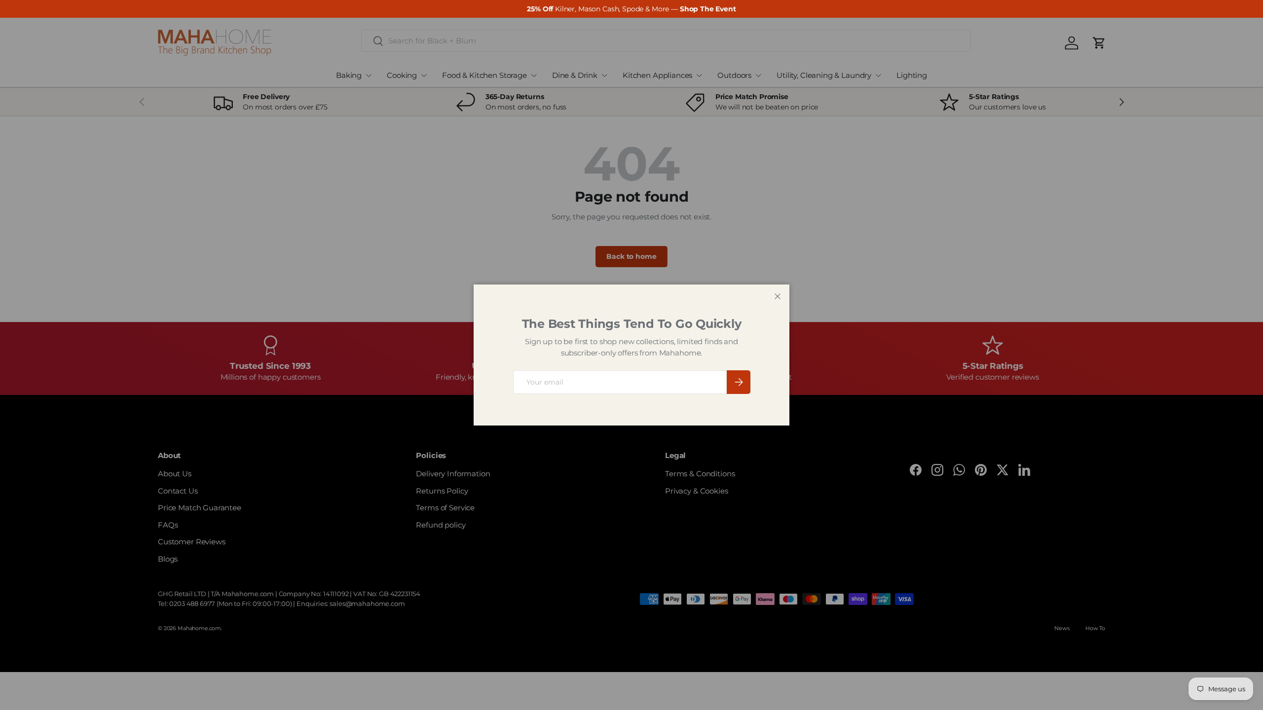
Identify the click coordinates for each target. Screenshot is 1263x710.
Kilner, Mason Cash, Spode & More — (631, 9)
